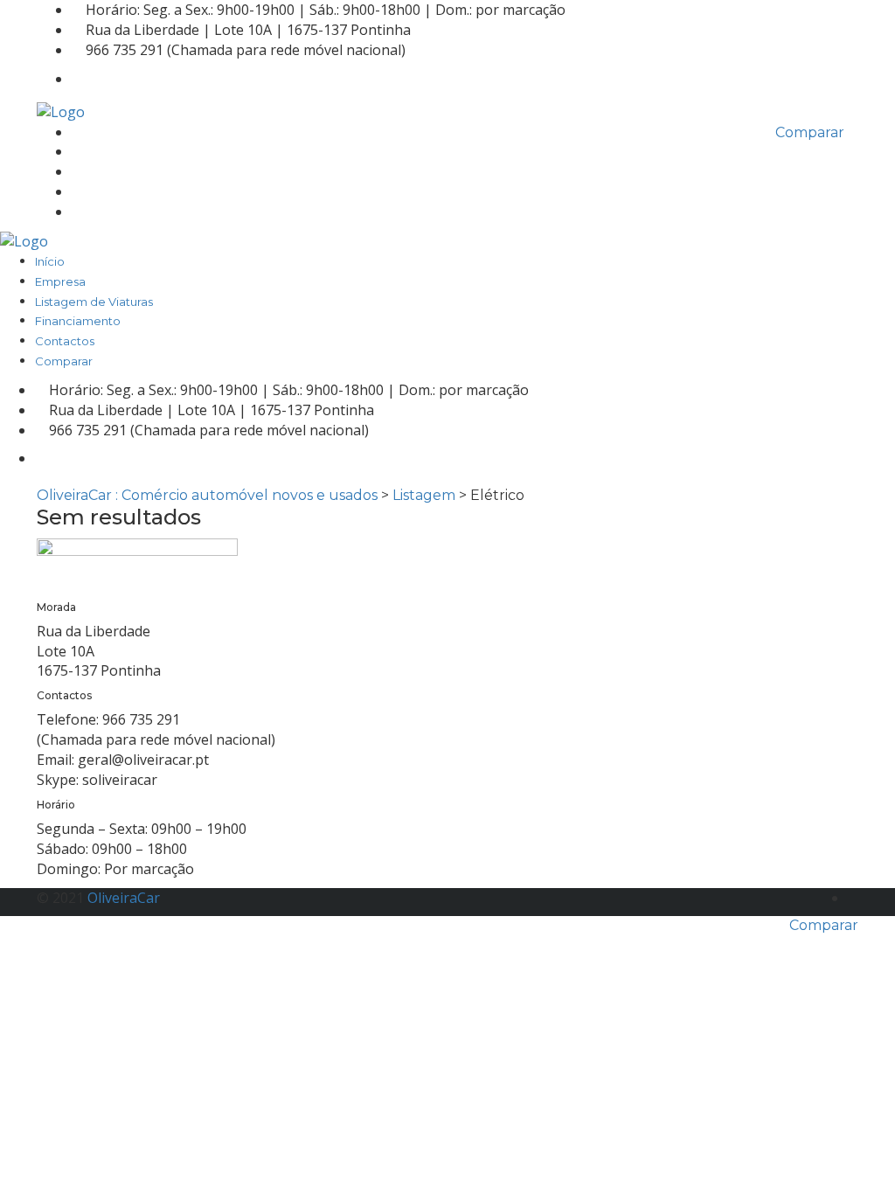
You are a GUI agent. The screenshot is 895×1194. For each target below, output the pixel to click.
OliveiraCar (123, 897)
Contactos (101, 212)
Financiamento (114, 192)
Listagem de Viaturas (131, 172)
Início (86, 133)
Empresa (97, 152)
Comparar (823, 925)
